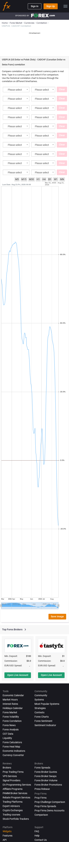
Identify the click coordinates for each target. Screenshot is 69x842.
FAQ (36, 831)
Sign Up (50, 6)
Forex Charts (41, 716)
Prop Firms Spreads (45, 806)
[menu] (65, 6)
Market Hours (10, 699)
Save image (57, 616)
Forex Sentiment (43, 721)
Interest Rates (10, 703)
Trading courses (11, 814)
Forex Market (10, 712)
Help (36, 835)
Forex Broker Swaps (45, 776)
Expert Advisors (11, 806)
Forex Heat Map (11, 746)
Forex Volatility (11, 716)
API (5, 839)
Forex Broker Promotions (48, 784)
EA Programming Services (17, 784)
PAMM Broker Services (15, 793)
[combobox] (16, 89)
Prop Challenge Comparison (49, 802)
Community (40, 695)
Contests (39, 712)
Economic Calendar (13, 695)
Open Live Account (17, 675)
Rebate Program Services (16, 797)
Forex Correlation (12, 721)
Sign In (34, 6)
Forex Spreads (42, 767)
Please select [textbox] (15, 89)
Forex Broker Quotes (45, 771)
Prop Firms (40, 797)
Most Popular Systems (46, 703)
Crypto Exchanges (13, 810)
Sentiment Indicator (45, 725)
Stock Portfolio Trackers (16, 818)
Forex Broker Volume (45, 780)
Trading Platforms (12, 801)
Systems (39, 699)
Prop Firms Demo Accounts (49, 810)
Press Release (42, 789)
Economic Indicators (14, 750)
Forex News (9, 725)
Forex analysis (11, 729)
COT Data (8, 733)
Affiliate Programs (12, 789)
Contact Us (40, 839)
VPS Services (10, 776)
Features (7, 835)
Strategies (40, 708)
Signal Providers (11, 780)
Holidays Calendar (13, 708)
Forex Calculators (12, 742)
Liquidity (7, 738)
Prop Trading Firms (13, 771)
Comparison (41, 814)
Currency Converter (13, 755)
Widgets (7, 831)
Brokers (7, 767)
